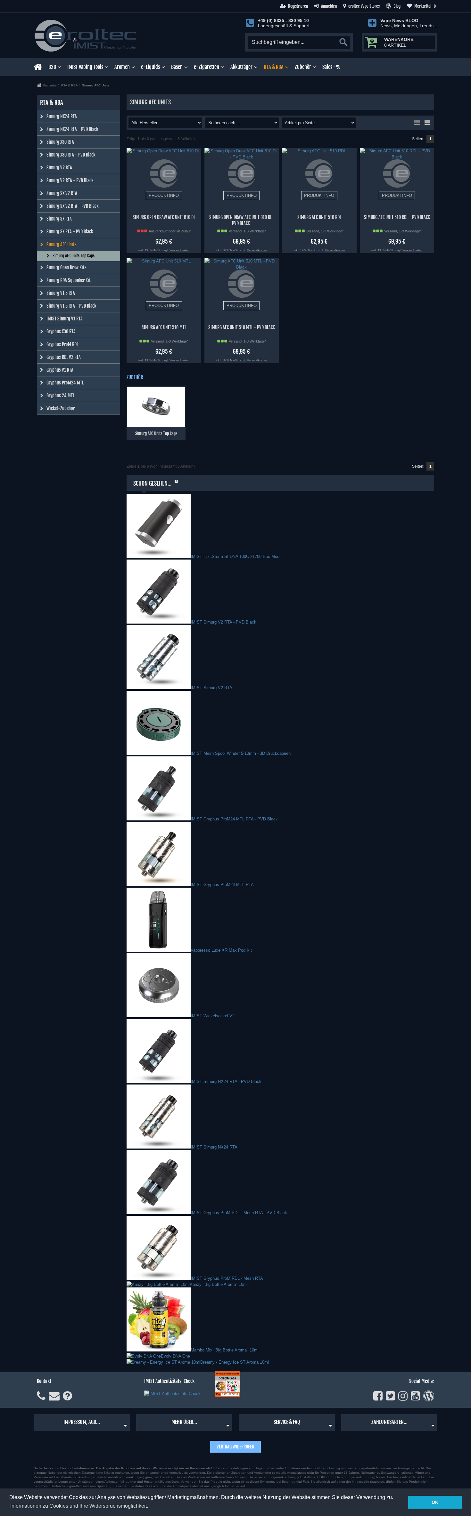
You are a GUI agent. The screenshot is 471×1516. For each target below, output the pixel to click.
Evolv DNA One (175, 1356)
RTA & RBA (274, 67)
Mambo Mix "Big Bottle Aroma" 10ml (225, 1350)
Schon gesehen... (152, 483)
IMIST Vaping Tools (85, 67)
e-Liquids (150, 67)
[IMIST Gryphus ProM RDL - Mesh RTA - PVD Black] (159, 1212)
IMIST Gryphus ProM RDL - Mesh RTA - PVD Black (239, 1212)
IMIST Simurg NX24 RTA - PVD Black (226, 1081)
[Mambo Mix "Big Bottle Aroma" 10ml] (159, 1350)
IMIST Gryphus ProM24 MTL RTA (222, 884)
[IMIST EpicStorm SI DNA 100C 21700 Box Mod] (159, 556)
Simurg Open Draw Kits (66, 267)
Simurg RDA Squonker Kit (68, 280)
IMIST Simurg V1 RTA (64, 318)
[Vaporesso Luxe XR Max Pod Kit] (159, 950)
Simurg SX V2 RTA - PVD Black (72, 206)
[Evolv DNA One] (144, 1356)
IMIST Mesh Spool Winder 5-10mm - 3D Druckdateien (241, 753)
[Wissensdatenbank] (67, 1396)
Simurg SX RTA (59, 219)
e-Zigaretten (206, 67)
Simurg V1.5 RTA (60, 293)
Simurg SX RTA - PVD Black (69, 231)
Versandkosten (179, 250)
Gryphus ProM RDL (62, 344)
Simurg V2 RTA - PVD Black (69, 180)
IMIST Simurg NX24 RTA (214, 1147)
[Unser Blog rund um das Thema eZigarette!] (428, 1396)
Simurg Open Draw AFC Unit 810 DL (164, 217)
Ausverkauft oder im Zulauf (170, 231)
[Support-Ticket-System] (54, 1396)
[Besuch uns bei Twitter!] (390, 1396)
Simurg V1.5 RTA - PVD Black (71, 306)
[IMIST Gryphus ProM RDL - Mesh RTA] (159, 1278)
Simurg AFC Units (61, 244)
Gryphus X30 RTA (61, 331)
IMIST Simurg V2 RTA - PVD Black (223, 622)
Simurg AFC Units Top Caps (74, 255)
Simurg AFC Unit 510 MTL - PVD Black (241, 327)
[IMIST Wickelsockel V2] (159, 1015)
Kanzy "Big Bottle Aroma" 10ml (219, 1284)
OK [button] (435, 1502)
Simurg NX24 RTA (61, 116)
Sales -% (331, 67)
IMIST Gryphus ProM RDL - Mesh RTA (227, 1278)
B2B (52, 67)
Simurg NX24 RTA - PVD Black (72, 129)
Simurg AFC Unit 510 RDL (319, 217)
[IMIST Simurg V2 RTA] (159, 687)
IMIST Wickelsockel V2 (213, 1015)
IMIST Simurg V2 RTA (211, 687)
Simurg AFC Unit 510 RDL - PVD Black (397, 217)
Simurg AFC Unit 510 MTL (164, 327)
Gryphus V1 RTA (59, 370)
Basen (177, 67)
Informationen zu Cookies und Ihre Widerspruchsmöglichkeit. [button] (79, 1506)
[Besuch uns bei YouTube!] (415, 1396)
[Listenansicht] (427, 122)
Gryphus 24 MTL (60, 395)
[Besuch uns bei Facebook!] (378, 1396)
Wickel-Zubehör (60, 408)
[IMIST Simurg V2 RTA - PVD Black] (159, 622)
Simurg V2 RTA (59, 167)
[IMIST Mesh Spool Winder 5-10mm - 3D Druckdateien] (159, 753)
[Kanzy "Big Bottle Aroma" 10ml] (158, 1284)
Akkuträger (241, 67)
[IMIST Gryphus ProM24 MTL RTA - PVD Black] (159, 819)
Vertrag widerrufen (235, 1446)
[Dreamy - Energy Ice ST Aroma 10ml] (163, 1362)
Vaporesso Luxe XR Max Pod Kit (221, 950)
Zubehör (303, 67)
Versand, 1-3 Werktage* (247, 231)
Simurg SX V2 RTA (61, 193)
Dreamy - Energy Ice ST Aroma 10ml (234, 1362)
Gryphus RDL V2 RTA (63, 357)
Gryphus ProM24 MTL (65, 382)
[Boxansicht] (417, 122)
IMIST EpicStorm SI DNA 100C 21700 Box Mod (235, 556)
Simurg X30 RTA (60, 142)
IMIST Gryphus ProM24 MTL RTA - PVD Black (234, 819)
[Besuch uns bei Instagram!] (403, 1396)
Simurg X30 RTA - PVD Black (70, 154)
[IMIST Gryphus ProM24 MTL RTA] (159, 884)
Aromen (122, 67)
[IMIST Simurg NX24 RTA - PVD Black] (159, 1081)
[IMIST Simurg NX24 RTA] (159, 1147)
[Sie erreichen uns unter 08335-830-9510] (41, 1396)
